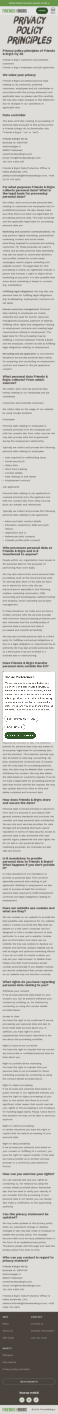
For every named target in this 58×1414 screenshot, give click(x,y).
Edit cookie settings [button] (21, 718)
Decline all (15, 727)
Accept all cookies (20, 735)
